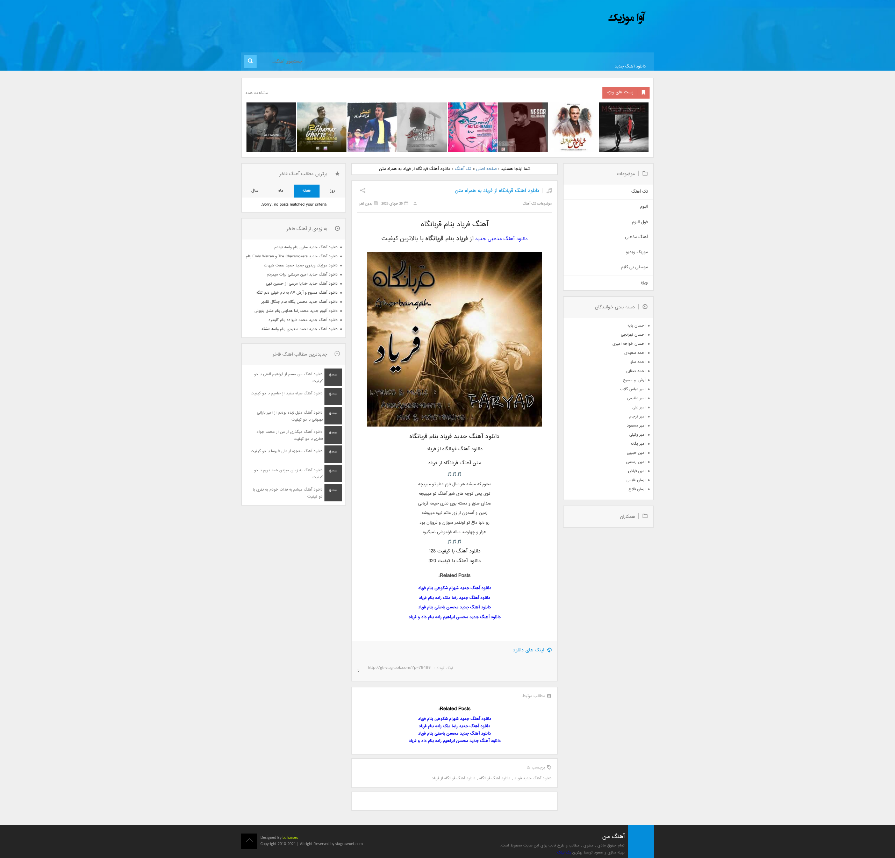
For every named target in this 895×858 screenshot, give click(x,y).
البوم (644, 206)
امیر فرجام (637, 416)
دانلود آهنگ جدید (630, 66)
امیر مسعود (636, 425)
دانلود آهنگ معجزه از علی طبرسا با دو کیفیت (287, 451)
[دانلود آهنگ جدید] (569, 18)
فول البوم (640, 222)
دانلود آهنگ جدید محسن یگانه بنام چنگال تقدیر (299, 302)
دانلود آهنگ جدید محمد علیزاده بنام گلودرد (303, 320)
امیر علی (638, 407)
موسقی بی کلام (634, 267)
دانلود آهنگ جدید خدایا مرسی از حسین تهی (302, 283)
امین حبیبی (636, 453)
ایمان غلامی (635, 480)
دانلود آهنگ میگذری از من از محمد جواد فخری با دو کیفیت (290, 435)
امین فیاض (636, 471)
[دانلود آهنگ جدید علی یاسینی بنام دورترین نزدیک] (271, 127)
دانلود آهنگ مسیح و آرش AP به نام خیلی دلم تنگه (297, 292)
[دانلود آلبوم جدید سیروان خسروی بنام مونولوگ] (624, 127)
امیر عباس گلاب (632, 389)
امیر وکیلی (637, 434)
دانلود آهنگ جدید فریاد (533, 778)
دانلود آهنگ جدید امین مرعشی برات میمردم (302, 274)
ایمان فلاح (637, 489)
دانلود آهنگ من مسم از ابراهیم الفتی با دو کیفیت (288, 378)
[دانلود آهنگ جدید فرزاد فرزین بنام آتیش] (372, 127)
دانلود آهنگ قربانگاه (494, 778)
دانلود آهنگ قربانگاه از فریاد (453, 778)
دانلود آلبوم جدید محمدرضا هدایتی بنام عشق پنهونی (296, 311)
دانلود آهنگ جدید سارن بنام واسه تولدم (306, 247)
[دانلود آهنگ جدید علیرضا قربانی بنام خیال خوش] (573, 127)
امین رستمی (635, 462)
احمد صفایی (635, 371)
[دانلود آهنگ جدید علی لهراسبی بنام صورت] (472, 127)
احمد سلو (637, 362)
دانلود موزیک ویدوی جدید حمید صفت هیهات (301, 265)
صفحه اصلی (486, 169)
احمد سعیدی (634, 353)
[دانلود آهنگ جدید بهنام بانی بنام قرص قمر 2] (321, 127)
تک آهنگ (463, 169)
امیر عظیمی (636, 398)
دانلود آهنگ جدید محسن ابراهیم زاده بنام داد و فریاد (455, 617)
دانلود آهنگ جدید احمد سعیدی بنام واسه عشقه (300, 329)
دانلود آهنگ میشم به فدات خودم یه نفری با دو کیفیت (288, 493)
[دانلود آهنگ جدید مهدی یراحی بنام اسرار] (422, 127)
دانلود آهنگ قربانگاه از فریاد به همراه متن (497, 190)
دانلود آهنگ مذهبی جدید (501, 239)
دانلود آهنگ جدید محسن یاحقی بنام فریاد (454, 607)
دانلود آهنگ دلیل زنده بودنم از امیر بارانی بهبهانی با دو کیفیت (290, 416)
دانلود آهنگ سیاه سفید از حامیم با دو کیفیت (287, 393)
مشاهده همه (256, 93)
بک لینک (564, 852)
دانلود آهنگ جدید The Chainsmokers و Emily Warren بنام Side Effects (291, 256)
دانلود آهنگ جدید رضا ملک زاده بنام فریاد (454, 598)
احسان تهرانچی (633, 334)
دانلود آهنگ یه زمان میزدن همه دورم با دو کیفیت (288, 474)
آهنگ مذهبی (636, 237)
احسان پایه (636, 325)
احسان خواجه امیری (629, 344)
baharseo (290, 838)
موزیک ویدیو (637, 252)
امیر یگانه (638, 444)
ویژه (644, 282)
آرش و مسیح (634, 380)
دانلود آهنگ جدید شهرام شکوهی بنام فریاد (454, 588)
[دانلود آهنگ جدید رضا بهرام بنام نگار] (523, 127)
